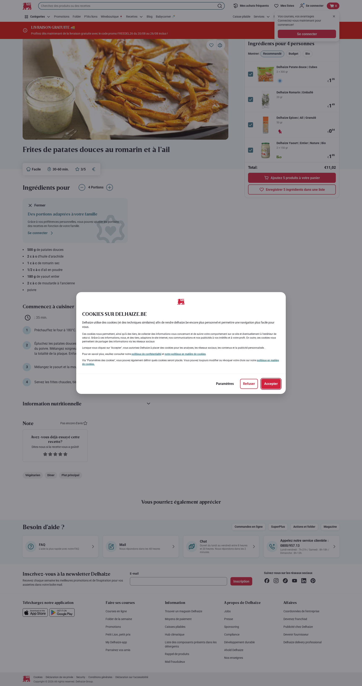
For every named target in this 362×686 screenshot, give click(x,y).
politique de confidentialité (146, 354)
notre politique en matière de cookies (185, 354)
